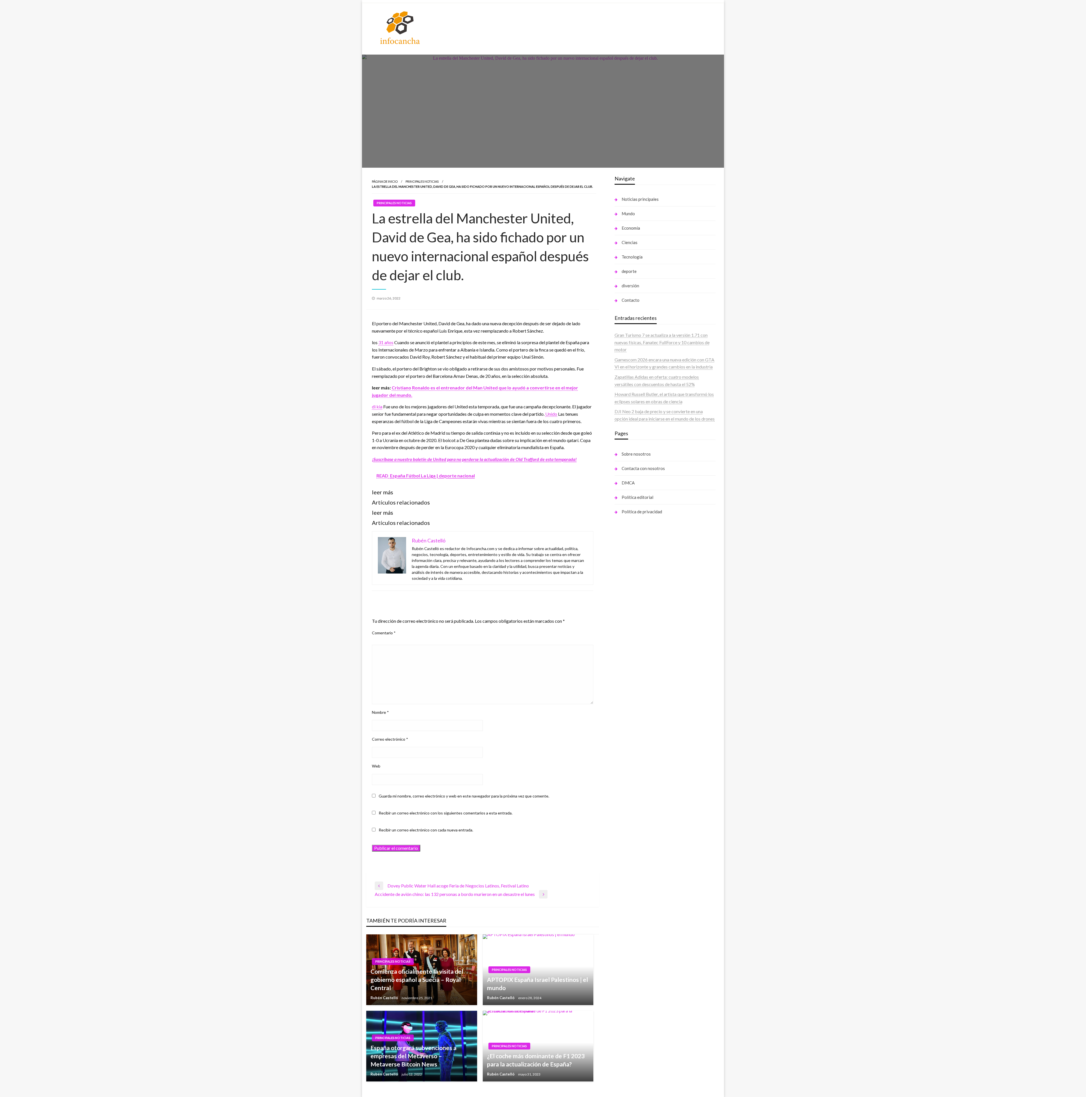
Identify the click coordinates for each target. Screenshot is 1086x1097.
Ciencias (629, 242)
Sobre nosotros (636, 453)
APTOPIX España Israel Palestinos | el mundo (537, 983)
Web (376, 766)
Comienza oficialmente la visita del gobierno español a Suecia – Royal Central (416, 980)
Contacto (630, 300)
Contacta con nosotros (643, 468)
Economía (631, 227)
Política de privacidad (642, 511)
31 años (385, 342)
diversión (630, 285)
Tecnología (632, 256)
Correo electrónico (390, 739)
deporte (629, 271)
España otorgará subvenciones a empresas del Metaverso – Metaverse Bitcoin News (413, 1056)
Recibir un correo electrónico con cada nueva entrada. (426, 829)
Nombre (380, 712)
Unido (551, 414)
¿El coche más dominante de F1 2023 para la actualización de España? (536, 1060)
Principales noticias (422, 181)
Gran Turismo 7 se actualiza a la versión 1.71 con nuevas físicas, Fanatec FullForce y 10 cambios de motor (662, 342)
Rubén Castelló (384, 997)
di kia (377, 406)
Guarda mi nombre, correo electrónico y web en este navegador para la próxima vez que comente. (464, 796)
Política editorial (637, 497)
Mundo (628, 213)
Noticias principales (640, 199)
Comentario (384, 632)
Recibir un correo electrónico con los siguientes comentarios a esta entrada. (445, 813)
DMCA (628, 482)
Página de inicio (385, 181)
